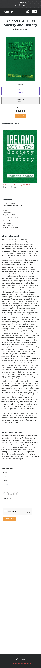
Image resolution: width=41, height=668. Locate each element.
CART (24, 5)
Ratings (5, 489)
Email (5, 481)
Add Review (7, 468)
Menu (34, 11)
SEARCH (15, 5)
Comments (7, 498)
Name (5, 472)
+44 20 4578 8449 (20, 3)
